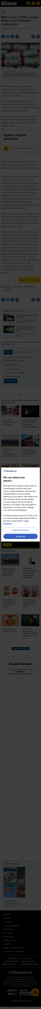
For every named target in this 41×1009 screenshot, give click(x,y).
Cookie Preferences (20, 530)
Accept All (20, 536)
